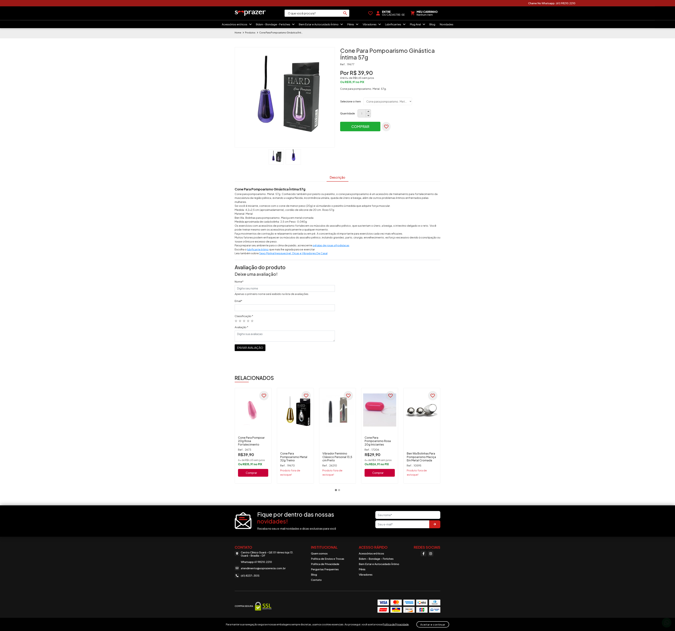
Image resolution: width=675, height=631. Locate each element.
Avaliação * (241, 327)
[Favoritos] (370, 13)
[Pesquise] (345, 13)
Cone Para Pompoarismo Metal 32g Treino (293, 457)
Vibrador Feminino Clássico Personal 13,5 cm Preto (337, 457)
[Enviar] (434, 524)
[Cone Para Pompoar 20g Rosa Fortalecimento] (253, 410)
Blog (432, 24)
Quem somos (319, 553)
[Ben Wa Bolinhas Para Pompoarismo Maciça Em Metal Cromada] (421, 410)
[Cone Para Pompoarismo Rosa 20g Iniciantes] (379, 410)
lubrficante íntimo (258, 249)
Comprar (360, 126)
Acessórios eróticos (235, 24)
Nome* (239, 281)
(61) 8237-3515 (250, 575)
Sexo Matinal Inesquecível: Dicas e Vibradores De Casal (293, 253)
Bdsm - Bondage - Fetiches (273, 24)
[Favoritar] (386, 126)
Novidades (446, 24)
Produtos (250, 32)
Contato (316, 579)
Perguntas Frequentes (325, 569)
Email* (238, 300)
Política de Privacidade (325, 564)
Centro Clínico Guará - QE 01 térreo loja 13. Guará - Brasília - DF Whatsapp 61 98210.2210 (267, 557)
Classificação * (244, 316)
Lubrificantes (393, 24)
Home (238, 32)
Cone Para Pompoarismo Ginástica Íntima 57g (281, 32)
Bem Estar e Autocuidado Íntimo (319, 24)
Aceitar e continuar (432, 624)
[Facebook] (423, 553)
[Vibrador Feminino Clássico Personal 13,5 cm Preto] (337, 410)
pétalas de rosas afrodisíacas (331, 245)
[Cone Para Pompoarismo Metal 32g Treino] (295, 410)
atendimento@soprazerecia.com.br (263, 568)
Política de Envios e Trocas (327, 558)
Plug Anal (415, 24)
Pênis (351, 24)
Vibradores (370, 24)
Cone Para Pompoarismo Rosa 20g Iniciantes (378, 441)
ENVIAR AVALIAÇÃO (250, 347)
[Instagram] (430, 553)
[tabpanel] (253, 436)
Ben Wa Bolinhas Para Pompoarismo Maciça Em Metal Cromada (421, 457)
